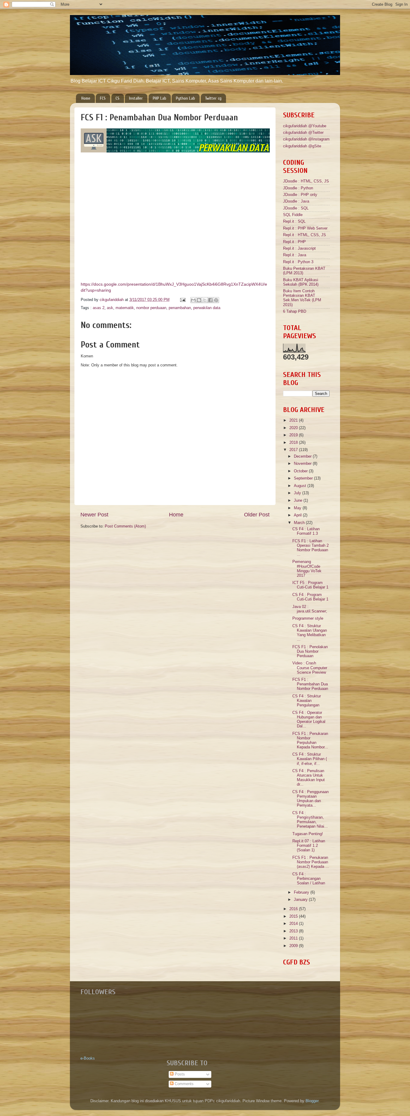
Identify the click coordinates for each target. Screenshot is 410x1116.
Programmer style (307, 618)
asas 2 (98, 308)
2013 (294, 931)
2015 (294, 916)
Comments (183, 1084)
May (298, 508)
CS (117, 98)
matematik (125, 308)
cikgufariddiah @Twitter (303, 133)
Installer (136, 98)
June (298, 500)
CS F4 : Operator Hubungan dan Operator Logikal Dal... (308, 719)
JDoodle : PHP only (300, 195)
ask (110, 308)
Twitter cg (213, 98)
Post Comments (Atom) (125, 526)
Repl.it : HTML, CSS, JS (304, 235)
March (300, 523)
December (303, 456)
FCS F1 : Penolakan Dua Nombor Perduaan (310, 651)
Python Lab (185, 98)
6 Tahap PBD (294, 311)
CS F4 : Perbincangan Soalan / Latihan (308, 878)
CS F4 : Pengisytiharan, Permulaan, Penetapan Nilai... (310, 820)
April (298, 515)
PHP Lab (159, 98)
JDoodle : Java (296, 201)
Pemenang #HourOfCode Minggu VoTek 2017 (306, 568)
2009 (294, 946)
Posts (179, 1074)
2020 (294, 428)
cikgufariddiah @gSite (302, 146)
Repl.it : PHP (294, 242)
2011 (294, 938)
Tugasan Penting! (307, 834)
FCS (103, 98)
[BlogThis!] (199, 300)
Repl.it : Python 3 (298, 262)
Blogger (312, 1101)
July (298, 493)
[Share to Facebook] (210, 300)
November (303, 464)
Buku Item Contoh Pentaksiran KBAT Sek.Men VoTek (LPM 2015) (302, 298)
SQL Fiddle (293, 215)
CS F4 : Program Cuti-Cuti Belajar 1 (310, 597)
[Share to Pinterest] (216, 300)
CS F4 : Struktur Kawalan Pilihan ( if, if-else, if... (309, 759)
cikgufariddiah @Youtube (304, 126)
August (300, 486)
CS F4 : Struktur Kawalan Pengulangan (306, 700)
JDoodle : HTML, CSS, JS (306, 181)
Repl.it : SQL (294, 221)
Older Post (257, 515)
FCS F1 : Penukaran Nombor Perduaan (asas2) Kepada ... (310, 862)
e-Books (87, 1058)
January (301, 900)
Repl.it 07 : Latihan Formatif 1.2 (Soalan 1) (308, 845)
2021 (294, 420)
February (302, 892)
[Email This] (193, 300)
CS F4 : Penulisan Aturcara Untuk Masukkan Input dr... (308, 778)
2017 (294, 450)
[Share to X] (205, 300)
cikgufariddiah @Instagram (306, 139)
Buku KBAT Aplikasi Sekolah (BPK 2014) (300, 282)
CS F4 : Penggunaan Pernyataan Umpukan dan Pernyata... (310, 799)
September (304, 478)
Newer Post (94, 515)
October (301, 471)
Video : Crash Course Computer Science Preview (309, 667)
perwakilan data (206, 308)
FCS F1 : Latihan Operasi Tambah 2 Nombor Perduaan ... (310, 548)
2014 (294, 924)
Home (85, 98)
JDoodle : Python (298, 188)
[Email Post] (182, 300)
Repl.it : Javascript (299, 248)
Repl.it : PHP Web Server (305, 228)
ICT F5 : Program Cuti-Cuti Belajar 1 (310, 585)
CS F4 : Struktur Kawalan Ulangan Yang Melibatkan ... (309, 633)
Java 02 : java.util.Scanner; (309, 609)
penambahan (180, 308)
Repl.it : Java (294, 255)
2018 (294, 443)
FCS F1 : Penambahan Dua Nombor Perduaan (310, 684)
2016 (294, 909)
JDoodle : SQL (296, 208)
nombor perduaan (151, 308)
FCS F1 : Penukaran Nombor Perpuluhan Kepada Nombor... (310, 740)
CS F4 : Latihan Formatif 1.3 (306, 531)
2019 (294, 435)
